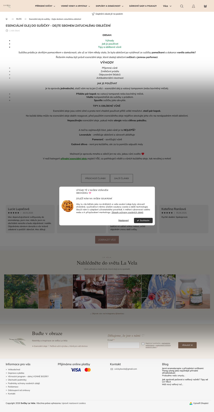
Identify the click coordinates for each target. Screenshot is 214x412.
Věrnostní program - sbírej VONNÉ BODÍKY (28, 376)
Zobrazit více (107, 239)
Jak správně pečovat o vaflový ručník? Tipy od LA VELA (185, 380)
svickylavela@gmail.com (125, 369)
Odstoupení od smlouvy (19, 390)
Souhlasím (144, 220)
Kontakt (11, 393)
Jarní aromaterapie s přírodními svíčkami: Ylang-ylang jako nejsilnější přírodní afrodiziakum (183, 370)
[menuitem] (45, 6)
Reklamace (13, 386)
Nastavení (123, 220)
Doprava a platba (16, 373)
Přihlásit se (187, 345)
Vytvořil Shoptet (200, 403)
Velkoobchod (14, 369)
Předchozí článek (95, 178)
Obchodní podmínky (17, 379)
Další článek (121, 178)
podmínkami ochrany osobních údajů (158, 346)
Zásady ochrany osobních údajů (127, 212)
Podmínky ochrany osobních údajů (24, 383)
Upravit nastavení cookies (74, 403)
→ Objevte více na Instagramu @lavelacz (107, 313)
